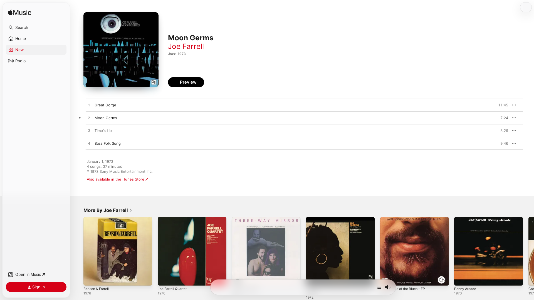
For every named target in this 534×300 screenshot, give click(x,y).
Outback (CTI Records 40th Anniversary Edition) (329, 221)
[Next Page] (528, 251)
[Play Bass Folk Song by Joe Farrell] (89, 143)
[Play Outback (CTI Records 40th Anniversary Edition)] (313, 278)
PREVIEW (502, 105)
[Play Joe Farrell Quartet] (164, 278)
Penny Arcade (466, 219)
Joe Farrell (186, 46)
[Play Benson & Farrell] (90, 278)
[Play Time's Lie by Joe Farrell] (89, 130)
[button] (36, 27)
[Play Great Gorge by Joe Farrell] (89, 105)
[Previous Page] (78, 251)
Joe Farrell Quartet (174, 219)
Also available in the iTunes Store (115, 179)
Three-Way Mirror (247, 219)
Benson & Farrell (97, 219)
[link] (107, 210)
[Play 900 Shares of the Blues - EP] (387, 278)
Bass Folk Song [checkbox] (108, 143)
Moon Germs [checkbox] (106, 118)
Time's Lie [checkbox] (103, 130)
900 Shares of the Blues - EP (405, 219)
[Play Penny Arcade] (461, 278)
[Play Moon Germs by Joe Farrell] (89, 118)
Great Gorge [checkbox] (105, 105)
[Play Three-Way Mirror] (238, 278)
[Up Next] (379, 287)
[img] (19, 12)
